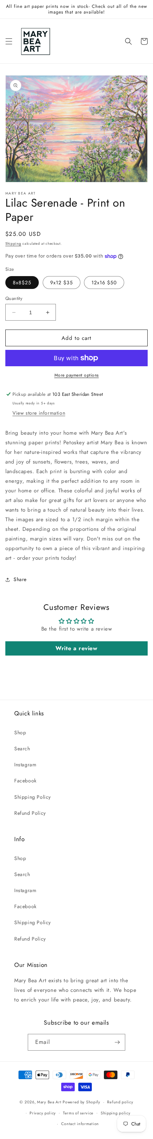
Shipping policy (116, 1113)
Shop (20, 732)
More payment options (76, 375)
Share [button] (20, 579)
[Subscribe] (117, 1042)
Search (22, 748)
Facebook (25, 780)
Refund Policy (30, 813)
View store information (38, 412)
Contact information (80, 1124)
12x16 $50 (104, 282)
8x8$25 (22, 282)
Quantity (13, 298)
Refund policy (120, 1102)
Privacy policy (43, 1113)
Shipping (13, 243)
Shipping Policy (32, 797)
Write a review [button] (76, 648)
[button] (9, 41)
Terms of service (78, 1113)
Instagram (25, 764)
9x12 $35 (61, 282)
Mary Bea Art (49, 1102)
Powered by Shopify (81, 1102)
